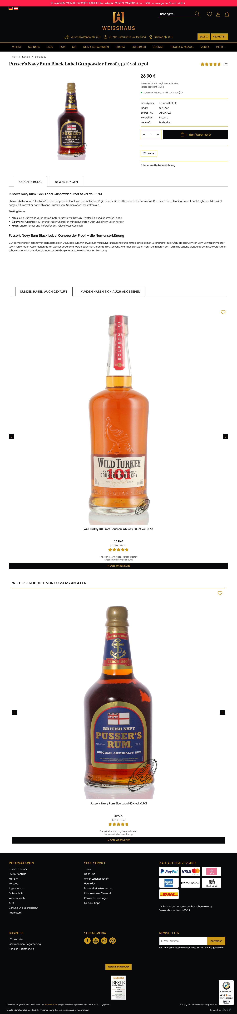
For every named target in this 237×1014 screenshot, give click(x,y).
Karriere (13, 878)
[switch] (226, 1002)
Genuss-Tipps (92, 902)
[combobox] (175, 13)
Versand (13, 883)
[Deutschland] (11, 8)
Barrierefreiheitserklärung (98, 888)
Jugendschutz (17, 888)
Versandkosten (51, 1004)
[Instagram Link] (104, 940)
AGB (11, 902)
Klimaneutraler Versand (97, 893)
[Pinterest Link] (112, 940)
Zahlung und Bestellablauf (23, 907)
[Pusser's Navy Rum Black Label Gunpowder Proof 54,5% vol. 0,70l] (71, 116)
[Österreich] (16, 8)
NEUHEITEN (219, 36)
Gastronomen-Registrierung (25, 943)
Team (87, 869)
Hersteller (89, 883)
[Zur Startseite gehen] (118, 21)
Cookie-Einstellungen (96, 898)
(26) (214, 65)
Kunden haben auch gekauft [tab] (44, 292)
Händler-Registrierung (21, 948)
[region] (71, 116)
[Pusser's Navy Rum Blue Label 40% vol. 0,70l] (118, 695)
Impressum (15, 912)
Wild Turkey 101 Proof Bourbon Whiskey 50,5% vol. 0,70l (118, 529)
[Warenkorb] (226, 13)
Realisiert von (215, 1010)
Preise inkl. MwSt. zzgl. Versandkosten (159, 83)
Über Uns (89, 873)
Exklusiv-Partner (18, 869)
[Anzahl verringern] (144, 134)
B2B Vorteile (16, 939)
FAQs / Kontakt (17, 873)
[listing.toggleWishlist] (223, 313)
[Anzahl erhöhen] (158, 134)
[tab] (30, 181)
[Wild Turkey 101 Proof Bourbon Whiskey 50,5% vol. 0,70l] (118, 417)
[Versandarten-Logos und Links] (170, 891)
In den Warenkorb (198, 135)
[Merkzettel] (209, 13)
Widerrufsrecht (17, 898)
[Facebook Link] (87, 940)
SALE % (204, 36)
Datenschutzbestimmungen (177, 947)
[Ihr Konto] (218, 13)
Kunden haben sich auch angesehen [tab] (110, 292)
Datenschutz (16, 893)
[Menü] (232, 982)
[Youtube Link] (96, 940)
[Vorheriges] (11, 436)
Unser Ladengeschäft (96, 878)
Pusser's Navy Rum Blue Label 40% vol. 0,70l (118, 803)
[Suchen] (197, 13)
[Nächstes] (225, 436)
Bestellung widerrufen (118, 966)
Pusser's (163, 117)
